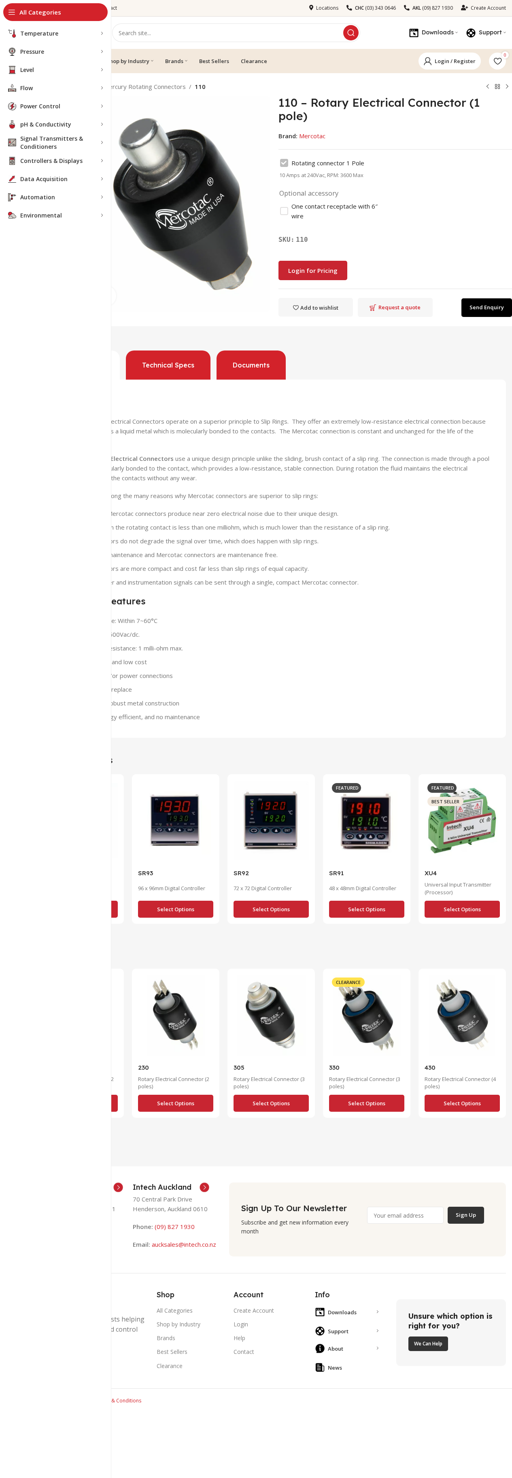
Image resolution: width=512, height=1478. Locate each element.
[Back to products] (497, 87)
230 (143, 1067)
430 (430, 1067)
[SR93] (175, 822)
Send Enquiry (487, 307)
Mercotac (312, 136)
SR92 (241, 873)
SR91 (336, 873)
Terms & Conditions (118, 1400)
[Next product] (507, 87)
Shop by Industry (178, 1324)
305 (239, 1067)
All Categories (175, 1310)
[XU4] (462, 822)
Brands (166, 1338)
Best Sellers (172, 1352)
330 (334, 1067)
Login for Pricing (313, 270)
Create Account (254, 1310)
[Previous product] (488, 87)
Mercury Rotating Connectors (145, 86)
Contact (244, 1352)
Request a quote (399, 307)
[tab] (168, 365)
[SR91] (366, 822)
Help (239, 1338)
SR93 (145, 873)
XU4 (431, 873)
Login (241, 1324)
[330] (366, 1017)
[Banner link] (451, 1332)
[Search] (351, 32)
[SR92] (271, 822)
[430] (462, 1017)
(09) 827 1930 (175, 1227)
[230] (175, 1017)
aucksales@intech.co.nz (183, 1244)
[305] (271, 1017)
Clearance (170, 1366)
